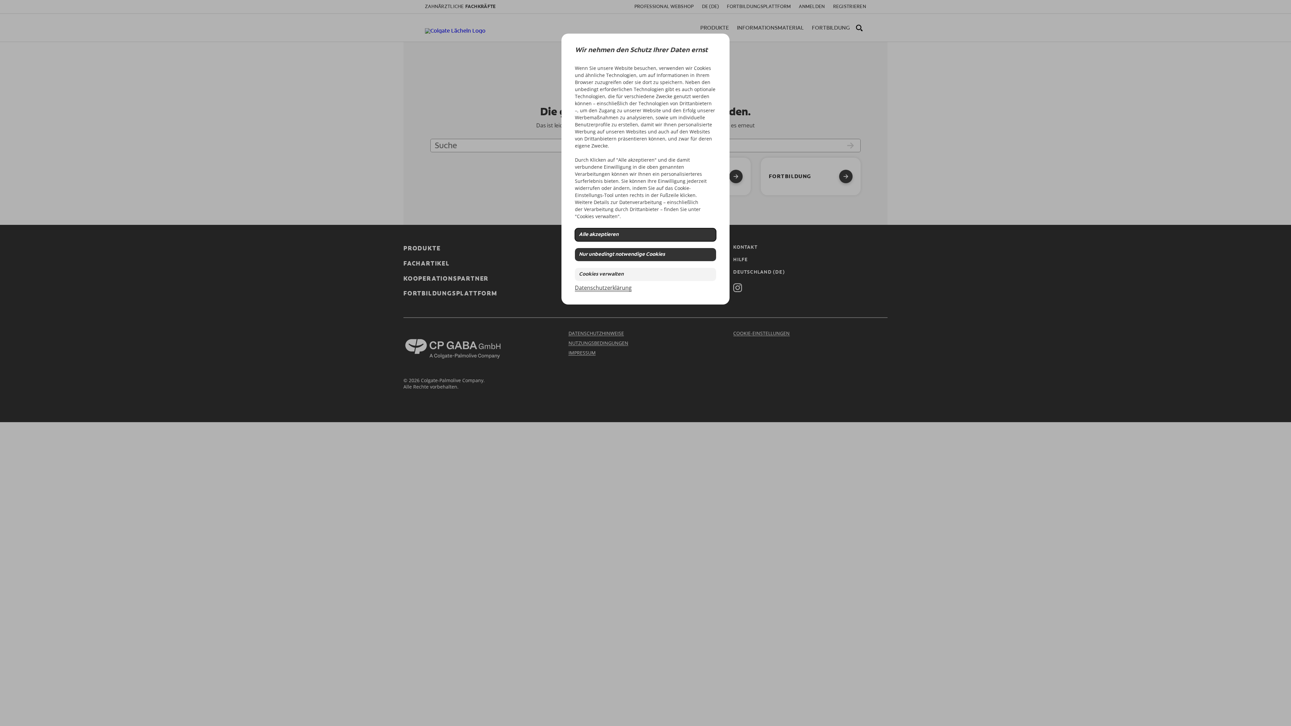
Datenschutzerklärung (603, 287)
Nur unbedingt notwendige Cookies (622, 254)
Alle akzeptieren (599, 234)
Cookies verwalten (601, 274)
